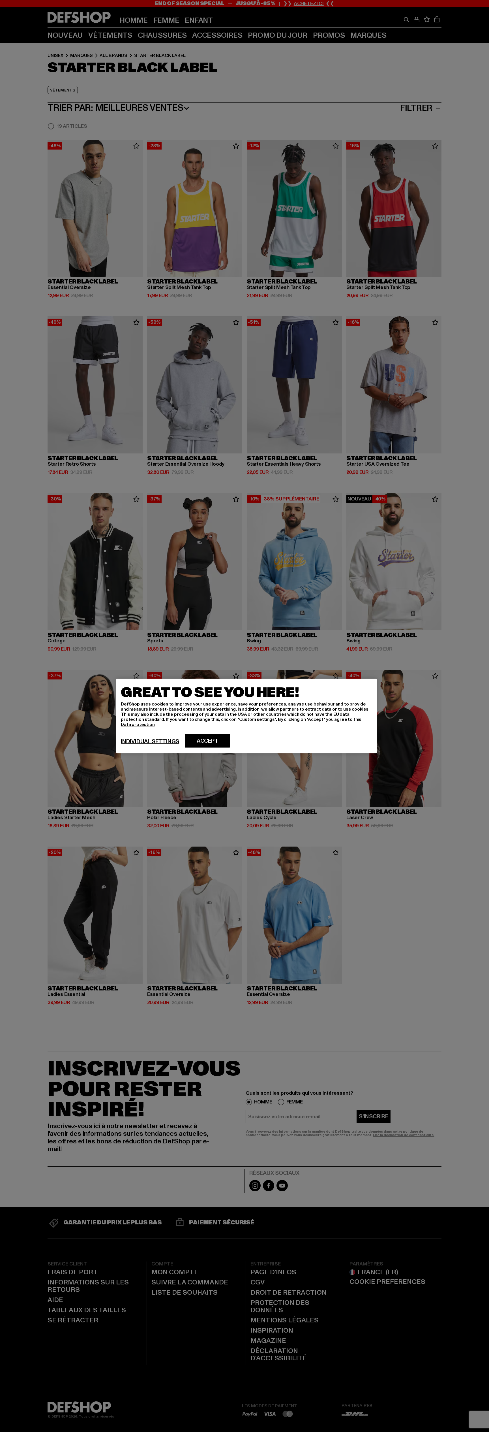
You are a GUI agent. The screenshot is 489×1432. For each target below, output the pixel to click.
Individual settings (150, 741)
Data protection (138, 724)
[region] (246, 716)
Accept (207, 741)
